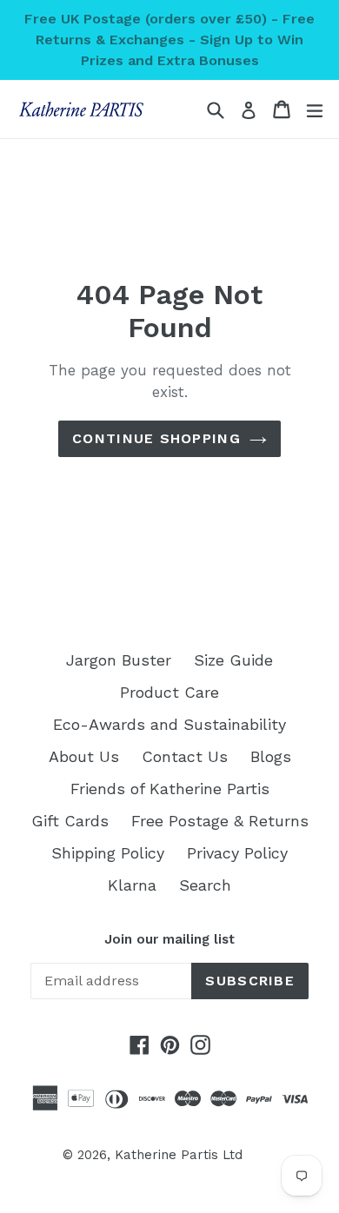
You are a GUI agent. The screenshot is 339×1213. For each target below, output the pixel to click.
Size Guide (233, 660)
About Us (84, 756)
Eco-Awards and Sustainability (169, 724)
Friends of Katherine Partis (169, 788)
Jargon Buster (118, 660)
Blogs (270, 756)
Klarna (132, 885)
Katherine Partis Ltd (179, 1155)
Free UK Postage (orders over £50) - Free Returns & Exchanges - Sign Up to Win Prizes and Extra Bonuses (169, 39)
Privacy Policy (237, 853)
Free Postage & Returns (220, 821)
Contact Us (185, 756)
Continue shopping (156, 438)
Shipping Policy (107, 853)
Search (205, 885)
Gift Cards (70, 821)
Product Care (169, 692)
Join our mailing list (169, 939)
